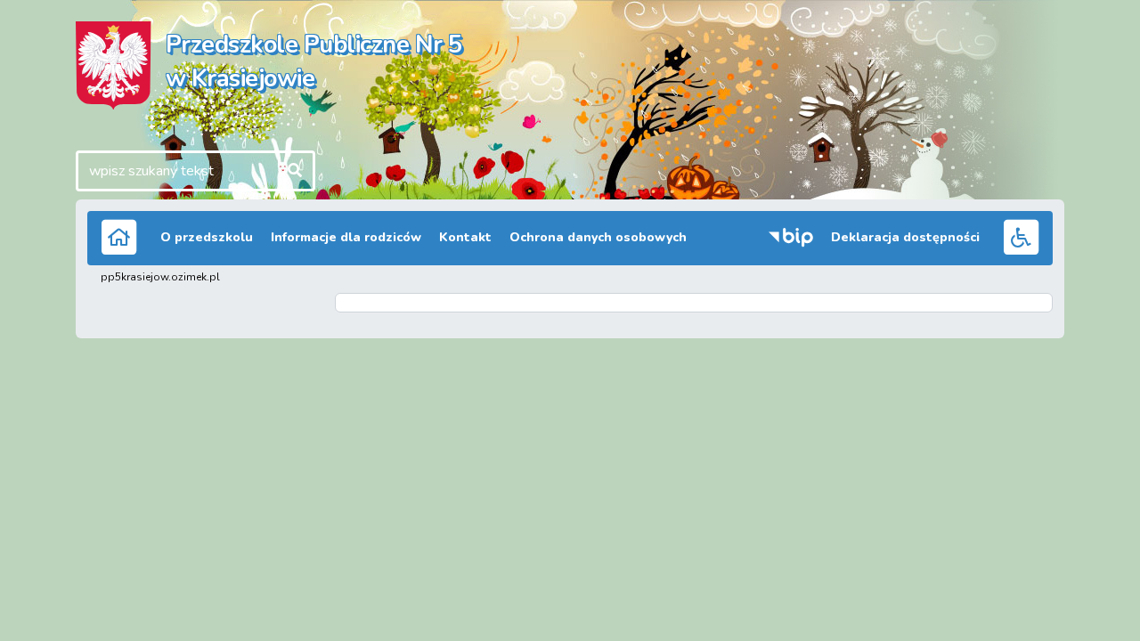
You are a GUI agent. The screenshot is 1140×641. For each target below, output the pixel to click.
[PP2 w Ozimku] (113, 64)
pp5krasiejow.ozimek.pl (160, 277)
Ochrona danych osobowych (598, 237)
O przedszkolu (206, 237)
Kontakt (465, 237)
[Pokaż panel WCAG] (1021, 236)
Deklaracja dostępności (905, 237)
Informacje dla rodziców (346, 237)
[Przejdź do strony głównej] (119, 236)
